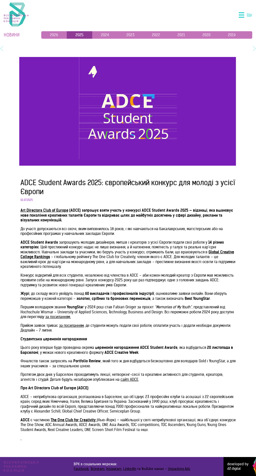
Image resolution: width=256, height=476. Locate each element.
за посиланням (57, 316)
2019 (232, 34)
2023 (130, 34)
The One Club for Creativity (73, 420)
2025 (80, 34)
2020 (206, 34)
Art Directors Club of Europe (44, 210)
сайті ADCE (129, 379)
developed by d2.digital (237, 466)
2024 (105, 34)
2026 (54, 34)
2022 (156, 34)
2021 (181, 34)
